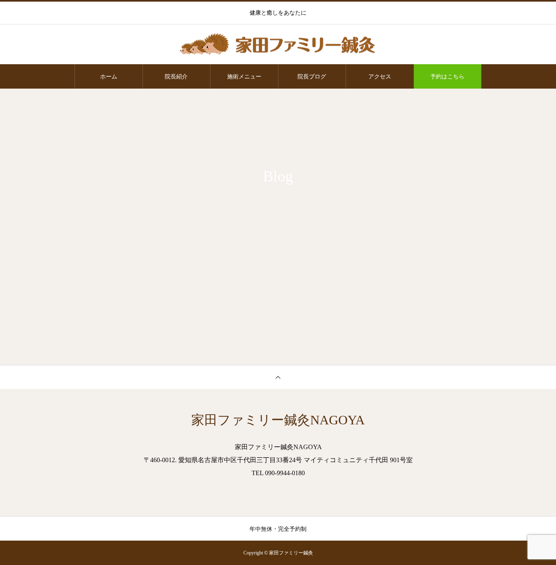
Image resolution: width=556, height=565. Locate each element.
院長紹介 (176, 76)
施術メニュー (244, 76)
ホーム (108, 76)
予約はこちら (447, 76)
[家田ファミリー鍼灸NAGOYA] (278, 45)
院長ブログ (312, 76)
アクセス (379, 76)
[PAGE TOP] (278, 377)
